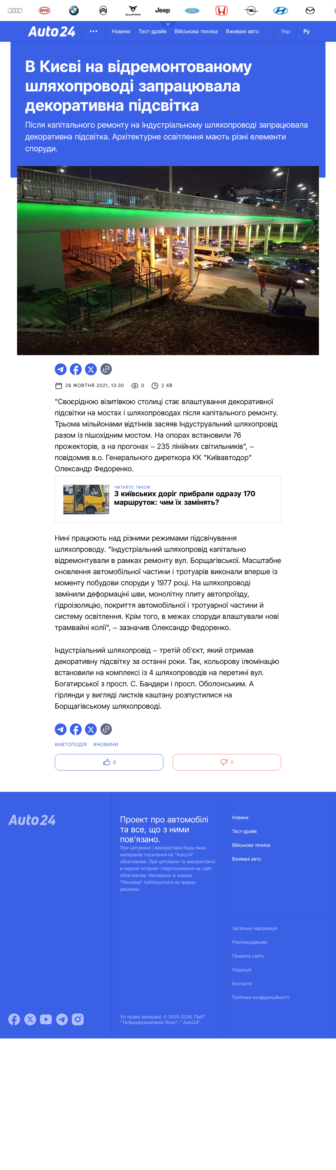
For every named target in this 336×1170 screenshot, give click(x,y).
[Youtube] (46, 1019)
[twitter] (91, 369)
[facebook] (76, 369)
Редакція (241, 970)
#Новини (106, 744)
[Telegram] (62, 1019)
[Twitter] (30, 1019)
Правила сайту (248, 956)
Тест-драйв (152, 31)
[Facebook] (14, 1019)
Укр (285, 31)
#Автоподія (71, 744)
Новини (121, 31)
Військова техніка (196, 31)
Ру (307, 31)
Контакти (242, 984)
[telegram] (61, 369)
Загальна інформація (254, 928)
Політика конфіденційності (260, 997)
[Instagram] (78, 1019)
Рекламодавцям (249, 942)
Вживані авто (242, 31)
